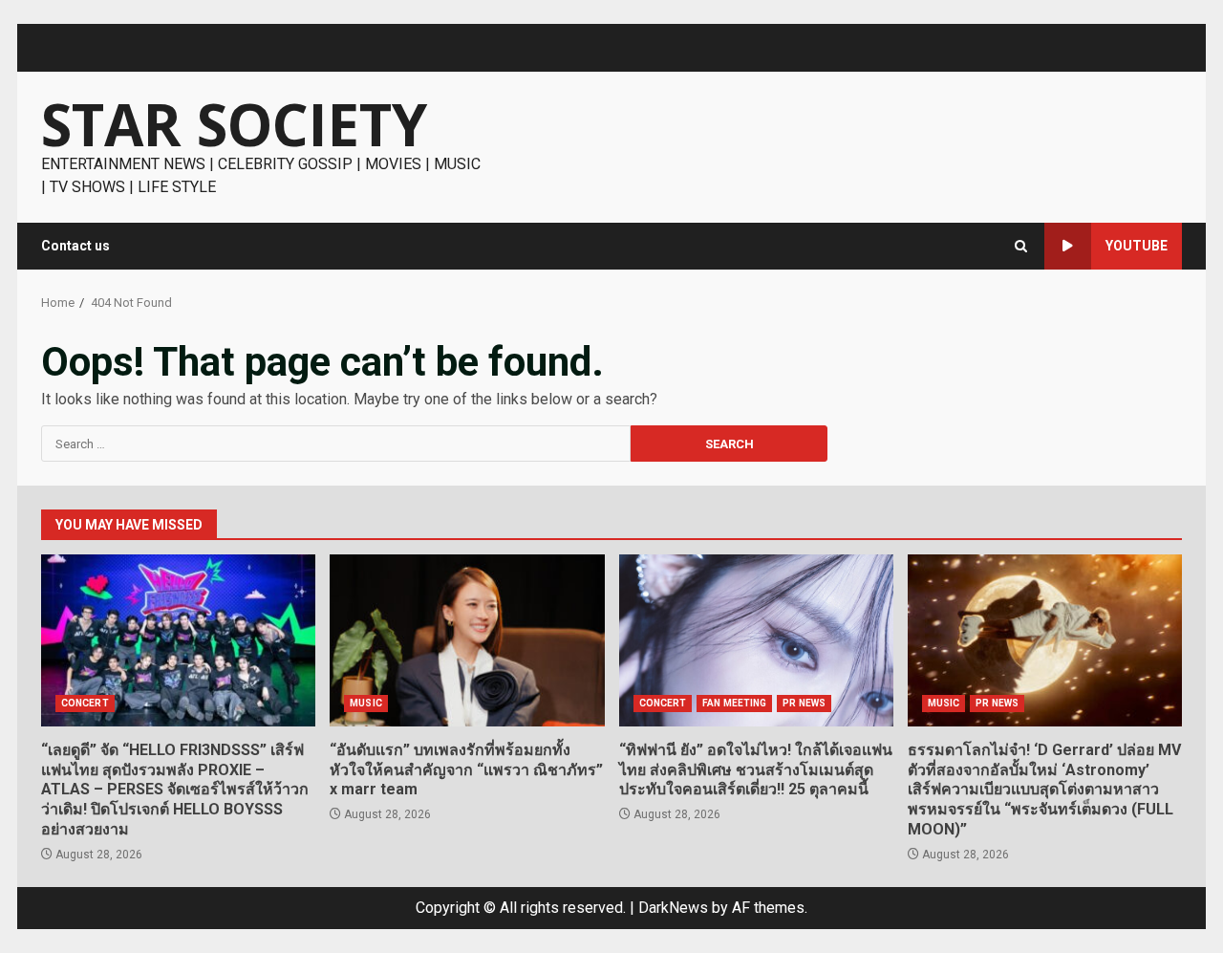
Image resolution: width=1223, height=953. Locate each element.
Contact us (75, 245)
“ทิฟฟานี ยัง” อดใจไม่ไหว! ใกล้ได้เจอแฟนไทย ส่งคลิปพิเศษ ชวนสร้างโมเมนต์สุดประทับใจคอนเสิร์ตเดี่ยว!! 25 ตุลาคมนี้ (756, 640)
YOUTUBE (1136, 245)
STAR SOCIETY (234, 124)
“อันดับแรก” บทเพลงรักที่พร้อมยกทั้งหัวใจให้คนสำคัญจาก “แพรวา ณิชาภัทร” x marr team (467, 640)
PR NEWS (804, 703)
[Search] (1021, 246)
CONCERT (85, 703)
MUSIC (366, 703)
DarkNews (673, 908)
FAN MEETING (734, 703)
